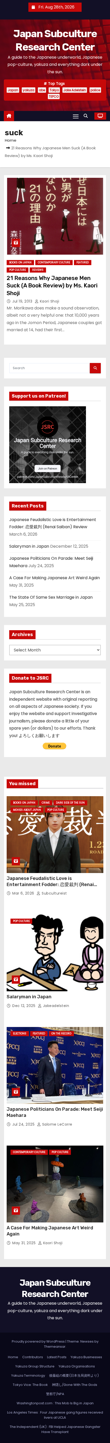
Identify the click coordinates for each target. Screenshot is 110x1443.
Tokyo (54, 90)
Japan (13, 90)
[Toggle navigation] (75, 116)
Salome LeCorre (56, 1124)
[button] (87, 115)
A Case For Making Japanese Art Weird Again (54, 578)
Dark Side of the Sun (70, 803)
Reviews (37, 270)
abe (42, 90)
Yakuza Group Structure (34, 1366)
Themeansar (54, 1346)
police (95, 90)
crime (46, 803)
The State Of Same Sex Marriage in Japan (51, 597)
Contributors (32, 1357)
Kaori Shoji (49, 301)
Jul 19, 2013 (23, 301)
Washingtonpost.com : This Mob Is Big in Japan (55, 1403)
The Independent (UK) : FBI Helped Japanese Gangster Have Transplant (55, 1429)
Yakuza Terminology (28, 1375)
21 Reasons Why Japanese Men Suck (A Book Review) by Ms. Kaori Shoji (52, 286)
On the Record (61, 1033)
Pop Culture (17, 270)
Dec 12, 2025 (24, 1005)
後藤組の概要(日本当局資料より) (74, 1375)
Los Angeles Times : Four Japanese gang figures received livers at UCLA (55, 1415)
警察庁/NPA (55, 1394)
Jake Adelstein (74, 90)
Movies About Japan (27, 810)
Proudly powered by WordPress (38, 1341)
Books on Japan (20, 262)
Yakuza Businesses (86, 1357)
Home (10, 140)
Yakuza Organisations (77, 1366)
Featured (82, 262)
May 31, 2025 (24, 1242)
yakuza (28, 90)
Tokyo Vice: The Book (30, 1384)
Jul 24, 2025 (24, 1124)
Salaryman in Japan (29, 546)
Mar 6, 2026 (23, 893)
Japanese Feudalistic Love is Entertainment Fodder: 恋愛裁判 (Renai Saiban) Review (50, 885)
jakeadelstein (55, 1005)
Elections (19, 1033)
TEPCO (54, 96)
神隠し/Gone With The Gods (74, 1384)
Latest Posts (57, 1357)
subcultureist (54, 893)
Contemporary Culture (54, 262)
